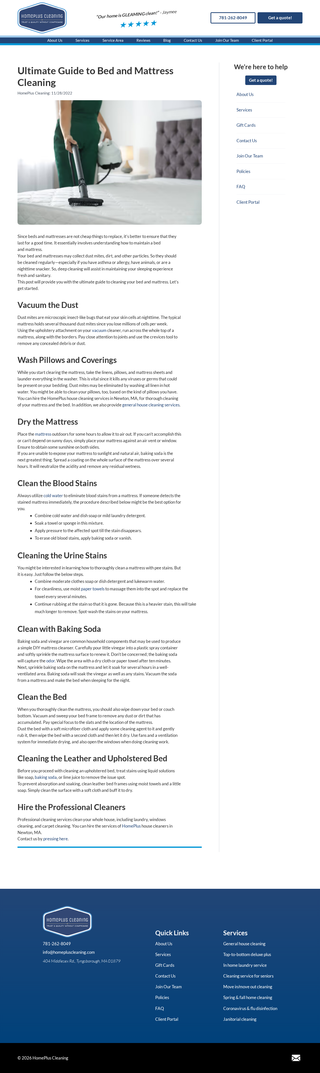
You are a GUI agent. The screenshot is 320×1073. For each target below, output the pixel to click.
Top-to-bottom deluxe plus (247, 954)
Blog (167, 40)
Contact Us (193, 40)
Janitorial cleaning (239, 1019)
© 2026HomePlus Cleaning (43, 1058)
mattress (43, 434)
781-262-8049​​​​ (233, 17)
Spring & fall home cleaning (247, 997)
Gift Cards (246, 125)
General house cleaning (244, 943)
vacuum (99, 330)
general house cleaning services (151, 404)
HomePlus (131, 826)
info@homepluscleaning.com (69, 952)
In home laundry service (245, 965)
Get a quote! (280, 17)
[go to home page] (42, 17)
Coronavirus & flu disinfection (250, 1008)
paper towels (92, 588)
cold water (53, 495)
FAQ (240, 186)
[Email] (296, 1058)
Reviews (143, 40)
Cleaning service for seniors (248, 976)
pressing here (55, 838)
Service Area (113, 40)
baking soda (46, 777)
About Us (54, 40)
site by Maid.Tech (88, 1058)
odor (50, 660)
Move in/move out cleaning (247, 986)
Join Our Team (227, 40)
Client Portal (262, 40)
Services (83, 40)
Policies (243, 171)
